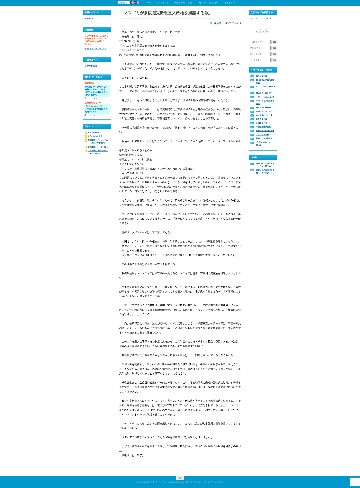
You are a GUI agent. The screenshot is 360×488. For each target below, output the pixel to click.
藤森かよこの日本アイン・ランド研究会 (265, 164)
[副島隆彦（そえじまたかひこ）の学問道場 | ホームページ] (129, 2)
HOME (148, 3)
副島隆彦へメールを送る (98, 147)
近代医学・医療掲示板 (265, 131)
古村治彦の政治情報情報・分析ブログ (265, 171)
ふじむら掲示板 (262, 135)
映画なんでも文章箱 (264, 111)
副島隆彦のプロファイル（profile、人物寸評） (98, 141)
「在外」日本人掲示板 (265, 97)
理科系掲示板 (261, 119)
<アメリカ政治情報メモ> (265, 87)
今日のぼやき (162, 3)
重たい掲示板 (261, 76)
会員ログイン (90, 18)
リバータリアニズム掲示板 (265, 102)
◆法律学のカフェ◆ (264, 115)
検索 (274, 42)
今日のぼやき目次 (95, 136)
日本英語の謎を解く (264, 107)
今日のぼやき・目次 (183, 3)
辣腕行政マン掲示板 (264, 138)
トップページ (93, 132)
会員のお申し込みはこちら (95, 49)
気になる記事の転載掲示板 (265, 81)
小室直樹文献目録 (263, 127)
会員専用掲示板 (91, 66)
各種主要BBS (230, 3)
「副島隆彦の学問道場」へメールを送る (98, 152)
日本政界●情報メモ (264, 93)
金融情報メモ (261, 123)
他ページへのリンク (208, 3)
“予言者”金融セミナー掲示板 (265, 143)
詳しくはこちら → (92, 98)
